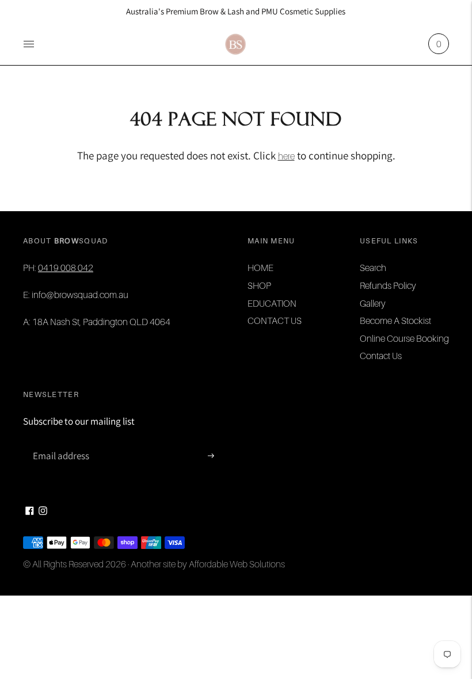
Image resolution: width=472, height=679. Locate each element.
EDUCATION (272, 303)
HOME (260, 267)
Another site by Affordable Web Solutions (208, 564)
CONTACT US (275, 320)
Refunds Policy (388, 285)
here (286, 156)
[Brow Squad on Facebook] (29, 511)
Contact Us (381, 355)
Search (373, 267)
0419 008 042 (65, 267)
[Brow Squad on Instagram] (43, 511)
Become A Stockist (395, 320)
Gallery (373, 303)
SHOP (259, 285)
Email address (60, 443)
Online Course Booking (404, 338)
